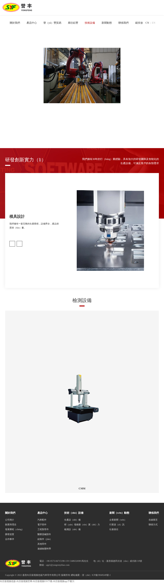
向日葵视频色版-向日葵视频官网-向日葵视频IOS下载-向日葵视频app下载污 (37, 581)
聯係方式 (153, 524)
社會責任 (113, 529)
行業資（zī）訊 (116, 524)
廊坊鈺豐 (73, 22)
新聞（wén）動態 (119, 512)
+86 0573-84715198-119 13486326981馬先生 (67, 561)
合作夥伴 (9, 539)
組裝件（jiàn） (44, 539)
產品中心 (32, 22)
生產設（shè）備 (72, 520)
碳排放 (139, 22)
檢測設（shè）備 (72, 529)
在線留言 (153, 520)
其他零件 (41, 544)
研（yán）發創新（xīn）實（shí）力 (82, 524)
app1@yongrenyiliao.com (58, 565)
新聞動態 (107, 22)
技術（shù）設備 (73, 512)
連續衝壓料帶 (44, 549)
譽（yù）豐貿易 (52, 22)
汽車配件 (41, 520)
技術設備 (90, 22)
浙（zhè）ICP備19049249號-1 (96, 575)
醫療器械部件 (44, 534)
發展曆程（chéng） (14, 529)
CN (147, 22)
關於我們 (15, 22)
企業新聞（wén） (118, 520)
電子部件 (41, 524)
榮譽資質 (9, 534)
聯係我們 (123, 22)
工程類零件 (43, 529)
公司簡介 (9, 520)
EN (153, 22)
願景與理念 (10, 524)
